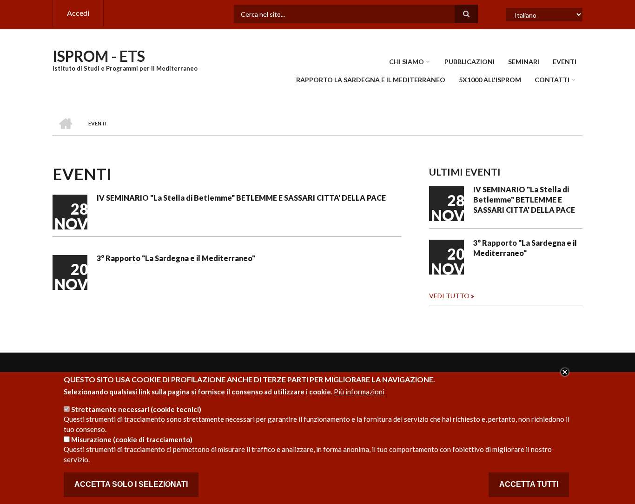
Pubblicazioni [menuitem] (469, 61)
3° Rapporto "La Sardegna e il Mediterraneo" (176, 258)
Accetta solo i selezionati (131, 485)
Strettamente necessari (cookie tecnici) (136, 409)
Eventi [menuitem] (564, 61)
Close (564, 372)
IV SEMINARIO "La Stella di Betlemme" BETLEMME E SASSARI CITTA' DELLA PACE (241, 197)
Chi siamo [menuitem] (406, 61)
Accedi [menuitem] (78, 12)
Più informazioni (359, 392)
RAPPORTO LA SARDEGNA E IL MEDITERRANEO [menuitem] (370, 80)
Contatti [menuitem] (552, 80)
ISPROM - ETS (99, 56)
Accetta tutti (528, 485)
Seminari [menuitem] (523, 61)
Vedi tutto (449, 296)
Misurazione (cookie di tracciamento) (131, 439)
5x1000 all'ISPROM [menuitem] (490, 80)
